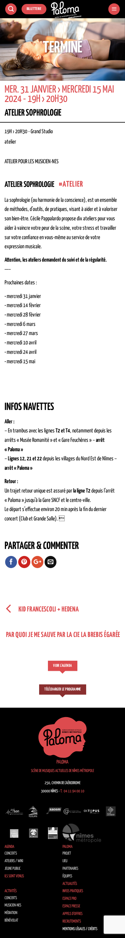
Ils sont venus (14, 876)
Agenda (9, 847)
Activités (11, 891)
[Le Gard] (14, 833)
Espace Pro (69, 899)
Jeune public (13, 869)
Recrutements (71, 921)
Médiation (11, 913)
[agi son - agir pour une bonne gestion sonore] (14, 811)
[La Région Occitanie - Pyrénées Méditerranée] (110, 811)
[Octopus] (91, 811)
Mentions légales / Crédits (79, 929)
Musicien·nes (13, 905)
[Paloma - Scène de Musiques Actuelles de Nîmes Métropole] (66, 10)
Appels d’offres (72, 914)
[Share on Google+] (38, 562)
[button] (114, 9)
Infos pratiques (72, 891)
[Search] (11, 9)
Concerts (11, 853)
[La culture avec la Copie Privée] (72, 811)
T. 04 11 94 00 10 (72, 791)
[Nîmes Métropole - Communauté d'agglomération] (81, 833)
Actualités (69, 884)
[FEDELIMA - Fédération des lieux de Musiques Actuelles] (33, 811)
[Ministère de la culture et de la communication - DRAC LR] (52, 833)
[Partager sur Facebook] (11, 562)
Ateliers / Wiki (14, 861)
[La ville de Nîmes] (33, 833)
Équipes (67, 876)
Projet (66, 853)
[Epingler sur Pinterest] (24, 562)
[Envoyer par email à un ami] (51, 562)
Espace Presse (71, 906)
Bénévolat (11, 921)
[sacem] (52, 811)
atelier (72, 184)
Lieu (64, 861)
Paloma (67, 847)
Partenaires (70, 869)
